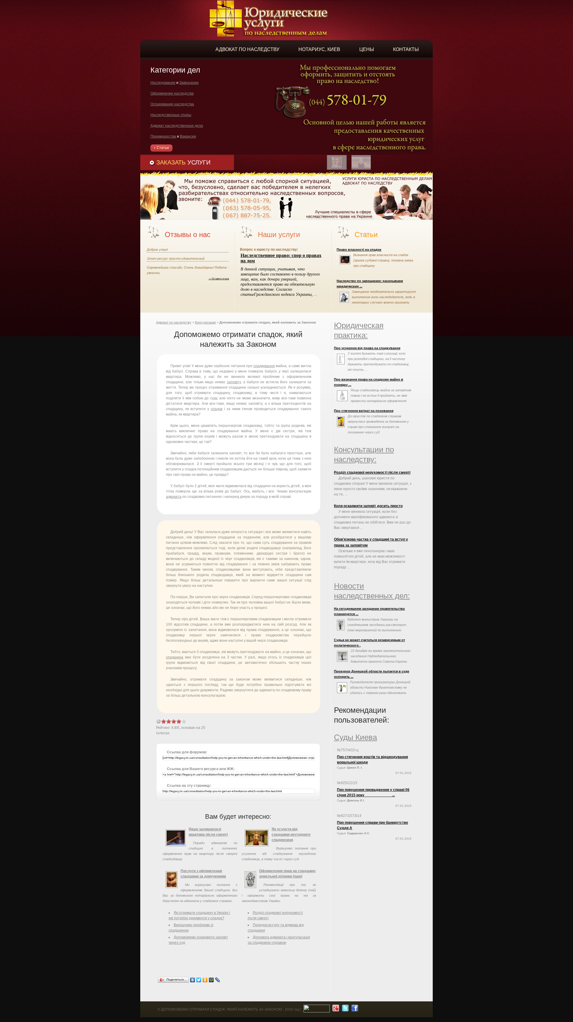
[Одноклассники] (205, 980)
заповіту (234, 382)
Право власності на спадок (359, 249)
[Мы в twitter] (344, 1009)
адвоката (173, 497)
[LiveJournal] (218, 980)
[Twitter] (199, 980)
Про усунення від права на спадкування (367, 348)
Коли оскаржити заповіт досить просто (368, 506)
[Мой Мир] (211, 980)
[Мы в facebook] (354, 1009)
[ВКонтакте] (193, 980)
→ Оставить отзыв (219, 278)
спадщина (174, 657)
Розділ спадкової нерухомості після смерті (372, 472)
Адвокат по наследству (173, 322)
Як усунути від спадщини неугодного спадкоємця (291, 834)
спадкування (264, 366)
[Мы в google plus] (335, 1009)
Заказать (183, 162)
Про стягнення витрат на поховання (363, 411)
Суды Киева (355, 737)
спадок (216, 409)
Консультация (205, 322)
